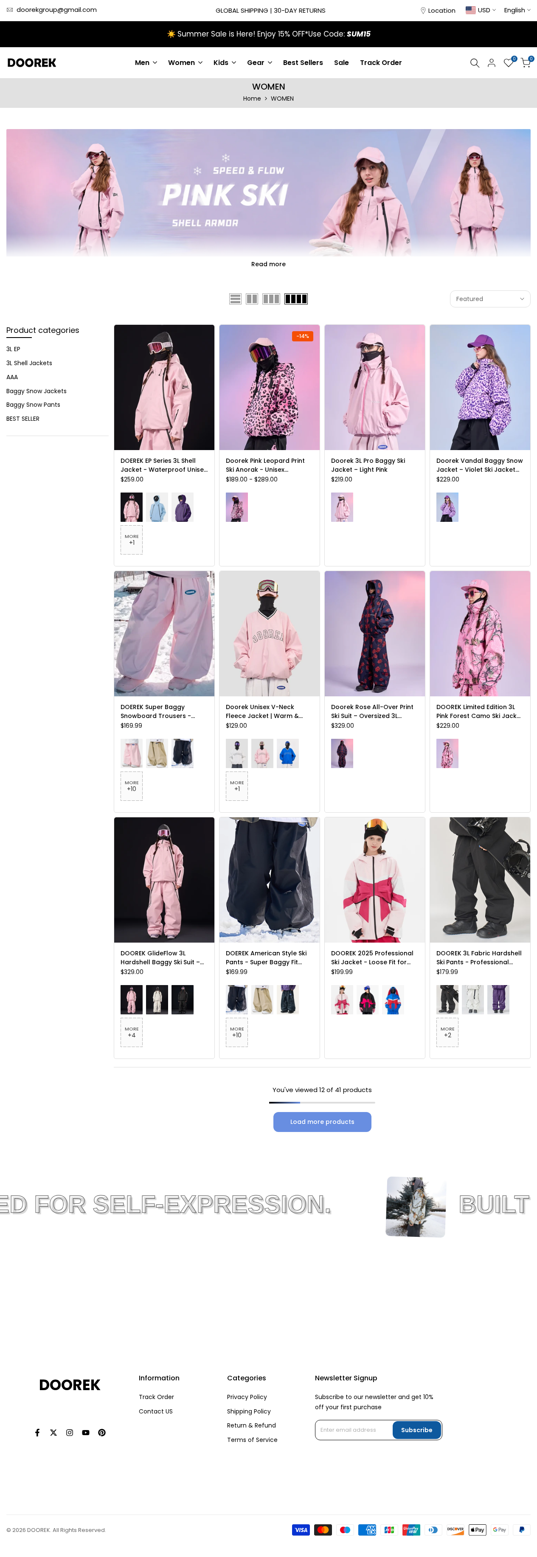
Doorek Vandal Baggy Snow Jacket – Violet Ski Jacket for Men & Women (479, 465)
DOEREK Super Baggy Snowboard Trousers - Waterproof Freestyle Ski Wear (159, 712)
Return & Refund (251, 1425)
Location (441, 10)
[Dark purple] (498, 999)
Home (252, 98)
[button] (164, 418)
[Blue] (288, 753)
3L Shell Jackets (29, 363)
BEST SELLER (22, 418)
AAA (12, 377)
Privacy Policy (247, 1397)
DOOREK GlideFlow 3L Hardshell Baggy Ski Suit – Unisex (160, 958)
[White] (237, 753)
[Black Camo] (288, 999)
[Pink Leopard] (237, 507)
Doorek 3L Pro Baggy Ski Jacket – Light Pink (368, 465)
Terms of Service (252, 1440)
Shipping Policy (249, 1411)
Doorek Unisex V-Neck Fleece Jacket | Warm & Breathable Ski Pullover (262, 712)
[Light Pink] (342, 507)
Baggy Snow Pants (33, 404)
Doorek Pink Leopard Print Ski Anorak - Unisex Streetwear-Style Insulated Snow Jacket (267, 465)
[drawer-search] (475, 63)
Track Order (156, 1397)
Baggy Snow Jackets (36, 391)
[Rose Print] (342, 753)
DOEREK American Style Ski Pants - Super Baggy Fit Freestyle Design (266, 958)
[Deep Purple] (183, 507)
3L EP (13, 349)
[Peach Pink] (132, 507)
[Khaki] (157, 753)
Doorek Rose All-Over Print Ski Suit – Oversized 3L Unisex (372, 712)
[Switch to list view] (235, 298)
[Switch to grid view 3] (271, 298)
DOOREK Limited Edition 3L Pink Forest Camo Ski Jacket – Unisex (479, 712)
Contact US (156, 1411)
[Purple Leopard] (447, 507)
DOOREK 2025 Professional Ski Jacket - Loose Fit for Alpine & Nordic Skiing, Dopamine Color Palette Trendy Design (372, 958)
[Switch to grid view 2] (252, 298)
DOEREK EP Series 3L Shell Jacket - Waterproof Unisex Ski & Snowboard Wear (164, 465)
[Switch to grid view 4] (296, 298)
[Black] (183, 753)
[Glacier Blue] (157, 507)
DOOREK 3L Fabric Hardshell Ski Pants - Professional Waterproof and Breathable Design (480, 958)
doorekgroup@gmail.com (57, 9)
